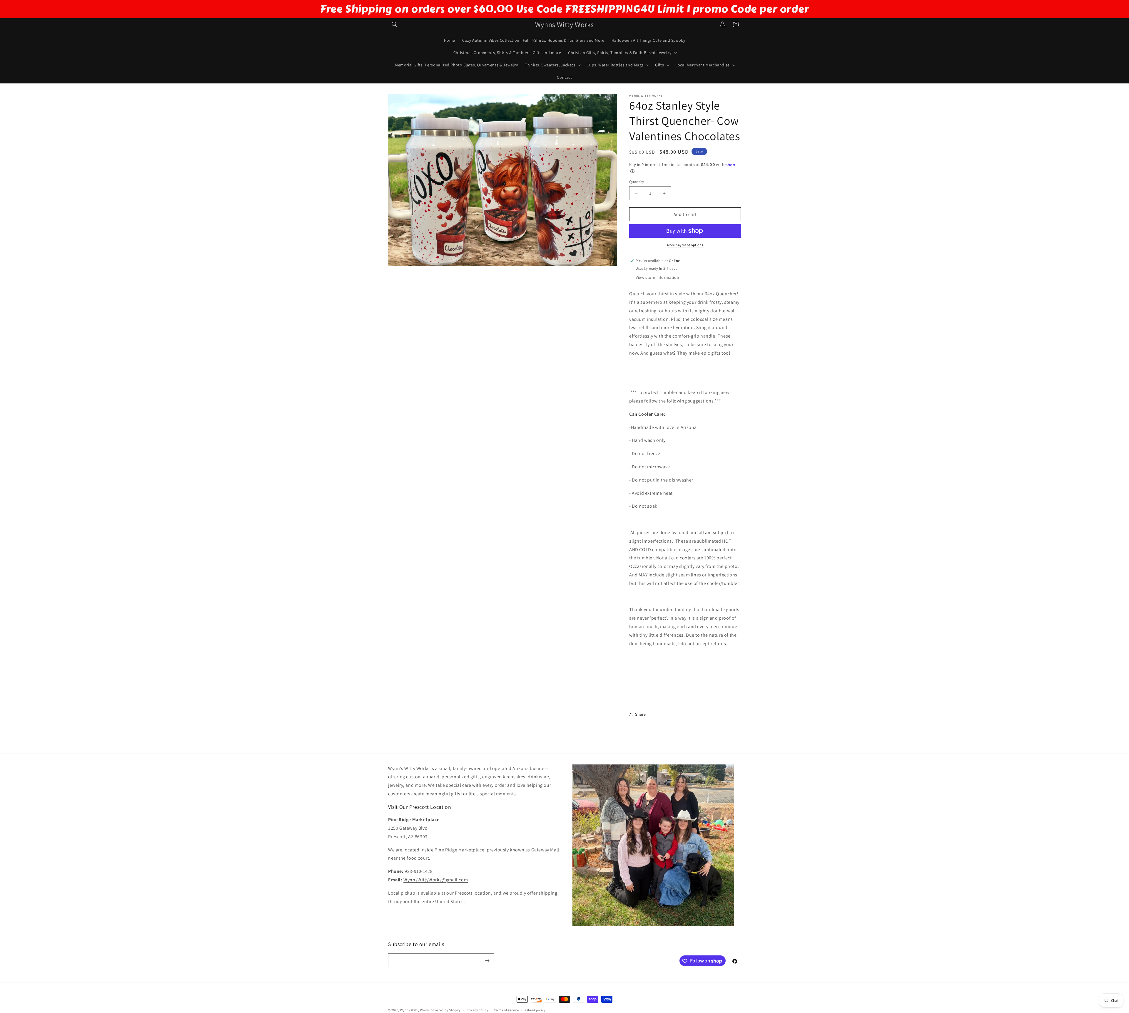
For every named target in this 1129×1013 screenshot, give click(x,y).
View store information (657, 277)
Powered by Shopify (445, 1010)
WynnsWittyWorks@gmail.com (435, 880)
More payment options (685, 245)
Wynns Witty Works (415, 1010)
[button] (394, 24)
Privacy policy (477, 1010)
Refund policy (535, 1010)
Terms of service (506, 1010)
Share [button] (640, 714)
